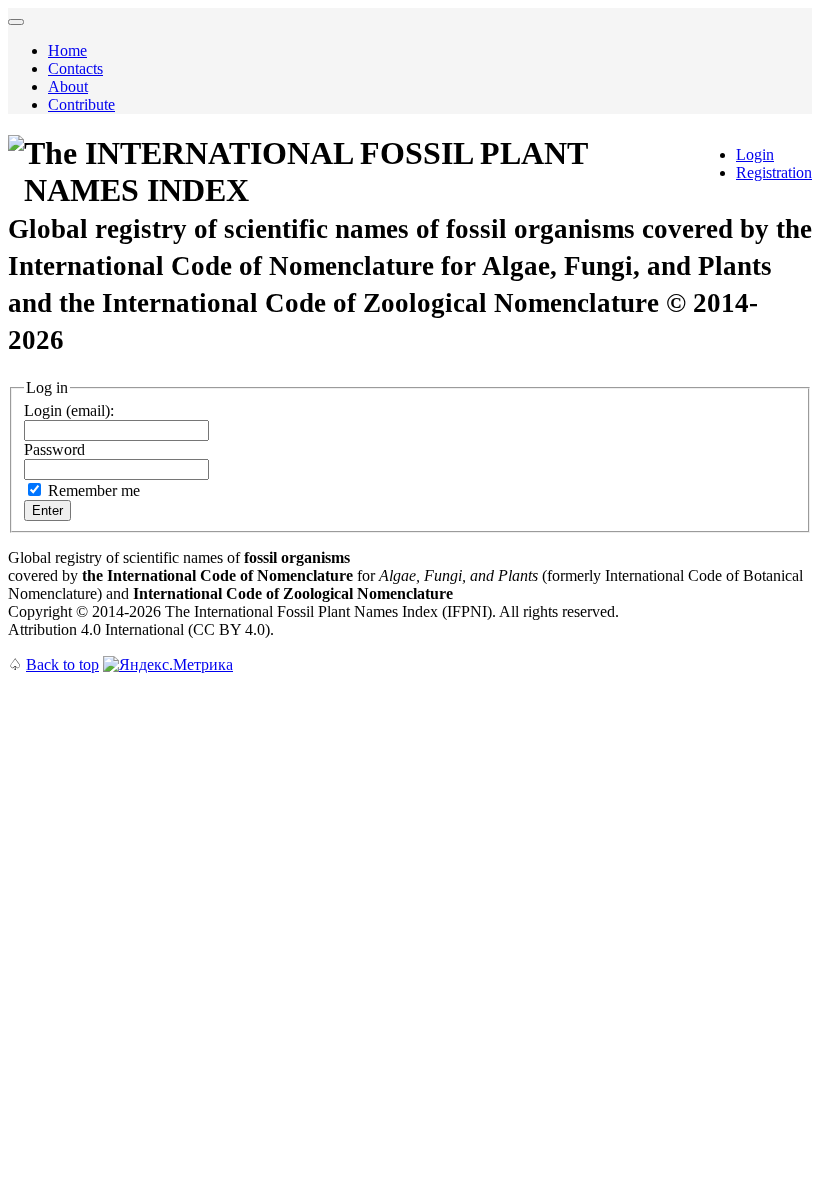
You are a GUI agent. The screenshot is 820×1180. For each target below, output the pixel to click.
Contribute (81, 104)
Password (54, 449)
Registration (774, 172)
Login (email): (69, 410)
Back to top (62, 664)
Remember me (94, 490)
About (68, 86)
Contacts (75, 68)
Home (67, 50)
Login (755, 154)
